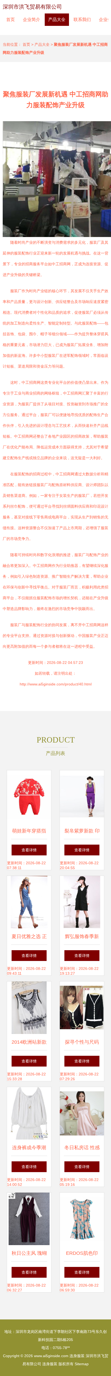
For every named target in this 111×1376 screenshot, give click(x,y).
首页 (10, 19)
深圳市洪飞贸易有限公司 (32, 7)
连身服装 (77, 1356)
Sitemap (82, 1364)
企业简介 (31, 19)
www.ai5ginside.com (51, 1356)
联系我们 (82, 19)
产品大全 (56, 19)
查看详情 (29, 850)
